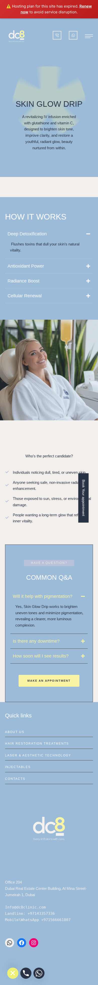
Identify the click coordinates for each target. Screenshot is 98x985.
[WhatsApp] (9, 942)
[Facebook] (21, 942)
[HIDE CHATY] (12, 973)
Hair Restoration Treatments (37, 743)
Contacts (15, 779)
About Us (14, 732)
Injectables (18, 767)
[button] (89, 36)
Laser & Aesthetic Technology (38, 755)
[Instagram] (33, 942)
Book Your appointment (83, 498)
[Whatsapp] (38, 973)
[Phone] (25, 973)
